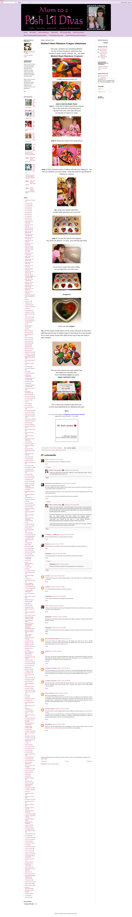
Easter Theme (28, 412)
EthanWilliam (48, 724)
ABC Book (27, 220)
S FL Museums (28, 746)
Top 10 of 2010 (28, 848)
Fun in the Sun (28, 476)
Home (25, 32)
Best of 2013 (28, 339)
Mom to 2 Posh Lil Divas (55, 470)
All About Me (28, 310)
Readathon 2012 (29, 736)
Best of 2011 (28, 337)
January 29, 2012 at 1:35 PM (67, 534)
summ (26, 791)
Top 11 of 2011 (28, 850)
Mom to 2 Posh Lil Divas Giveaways (29, 631)
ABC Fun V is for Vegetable (29, 283)
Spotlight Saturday (29, 778)
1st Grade (27, 203)
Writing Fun (28, 893)
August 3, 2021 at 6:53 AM (63, 668)
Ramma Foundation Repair (52, 638)
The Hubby (28, 835)
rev (26, 743)
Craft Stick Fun (28, 381)
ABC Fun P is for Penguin (29, 269)
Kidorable (27, 543)
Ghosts (27, 489)
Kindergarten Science (28, 558)
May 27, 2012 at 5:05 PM (62, 564)
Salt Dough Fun (29, 748)
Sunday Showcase (29, 819)
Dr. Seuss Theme (29, 407)
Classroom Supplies (30, 368)
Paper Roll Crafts (29, 677)
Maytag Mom (28, 607)
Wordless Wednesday (28, 888)
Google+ (2, 0)
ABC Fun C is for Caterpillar (29, 235)
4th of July (27, 210)
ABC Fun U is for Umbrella (29, 280)
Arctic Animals (28, 319)
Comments (103, 91)
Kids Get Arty (28, 550)
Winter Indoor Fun (29, 882)
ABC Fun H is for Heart (50, 450)
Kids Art (27, 544)
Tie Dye (27, 844)
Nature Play (28, 660)
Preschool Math (29, 718)
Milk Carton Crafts (29, 615)
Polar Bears (28, 700)
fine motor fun (28, 465)
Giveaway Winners (29, 494)
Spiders (27, 776)
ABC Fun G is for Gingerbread (29, 247)
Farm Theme (28, 457)
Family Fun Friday (29, 445)
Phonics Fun (28, 688)
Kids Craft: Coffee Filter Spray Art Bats (30, 182)
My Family (33, 32)
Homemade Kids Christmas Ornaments (29, 519)
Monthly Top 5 (28, 642)
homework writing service (61, 644)
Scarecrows (28, 750)
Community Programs (28, 376)
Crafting (27, 383)
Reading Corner (29, 738)
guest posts (28, 503)
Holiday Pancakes (29, 515)
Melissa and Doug (29, 609)
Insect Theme (28, 526)
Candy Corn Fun (29, 354)
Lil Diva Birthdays (29, 586)
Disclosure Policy (78, 32)
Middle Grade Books (30, 612)
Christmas (27, 366)
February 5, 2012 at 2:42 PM (59, 596)
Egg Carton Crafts (29, 419)
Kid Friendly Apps (29, 534)
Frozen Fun (28, 474)
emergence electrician (51, 668)
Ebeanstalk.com (29, 414)
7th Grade (27, 216)
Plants (26, 695)
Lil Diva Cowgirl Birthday (29, 591)
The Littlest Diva (29, 837)
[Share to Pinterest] (75, 448)
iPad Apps (27, 528)
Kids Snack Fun (29, 552)
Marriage (27, 603)
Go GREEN (28, 497)
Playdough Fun (29, 698)
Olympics (27, 667)
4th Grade (27, 208)
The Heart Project (29, 833)
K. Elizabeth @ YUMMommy (52, 534)
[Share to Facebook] (73, 448)
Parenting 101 (28, 679)
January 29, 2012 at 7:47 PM (56, 544)
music (26, 650)
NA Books (27, 655)
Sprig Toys (27, 781)
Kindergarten (28, 555)
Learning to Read (29, 575)
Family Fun (28, 444)
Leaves (27, 578)
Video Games (28, 867)
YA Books (27, 895)
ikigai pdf (47, 661)
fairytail (47, 651)
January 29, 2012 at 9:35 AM (71, 470)
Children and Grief (29, 363)
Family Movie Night (29, 450)
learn (26, 568)
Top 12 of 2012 (28, 852)
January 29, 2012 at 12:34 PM (71, 504)
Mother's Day (28, 644)
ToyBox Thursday (29, 854)
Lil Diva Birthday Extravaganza (29, 584)
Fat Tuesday (28, 458)
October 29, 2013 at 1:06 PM (59, 627)
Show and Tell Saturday (28, 763)
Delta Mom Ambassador (28, 392)
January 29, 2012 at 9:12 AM (56, 459)
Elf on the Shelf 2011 (30, 429)
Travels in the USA (29, 859)
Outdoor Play (28, 669)
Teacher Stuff (28, 825)
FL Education (28, 469)
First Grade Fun (29, 467)
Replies (49, 467)
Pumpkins (27, 729)
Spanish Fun (28, 772)
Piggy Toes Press (29, 690)
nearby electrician (78, 683)
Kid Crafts (27, 533)
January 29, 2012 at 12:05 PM (69, 483)
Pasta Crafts (28, 681)
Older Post (89, 761)
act (26, 299)
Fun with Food (28, 477)
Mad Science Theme (30, 596)
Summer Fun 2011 (29, 793)
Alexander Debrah (50, 708)
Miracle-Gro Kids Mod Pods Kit (29, 617)
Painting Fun (28, 671)
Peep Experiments (29, 683)
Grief (26, 501)
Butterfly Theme (29, 352)
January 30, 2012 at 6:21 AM (57, 576)
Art (25, 324)
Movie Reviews (29, 646)
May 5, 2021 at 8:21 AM (65, 638)
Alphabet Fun (28, 312)
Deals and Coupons (30, 388)
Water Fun (27, 872)
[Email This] (68, 448)
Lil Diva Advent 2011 (30, 580)
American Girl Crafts (30, 314)
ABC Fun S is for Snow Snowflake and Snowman (30, 276)
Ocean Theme (28, 665)
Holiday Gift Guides (30, 511)
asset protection (60, 695)
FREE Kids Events (29, 471)
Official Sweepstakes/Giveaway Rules (35, 35)
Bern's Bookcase (43, 32)
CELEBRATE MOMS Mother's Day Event (30, 356)
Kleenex (27, 560)
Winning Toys (28, 880)
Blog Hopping (28, 343)
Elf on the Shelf (29, 424)
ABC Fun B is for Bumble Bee (29, 228)
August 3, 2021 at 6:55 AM (63, 680)
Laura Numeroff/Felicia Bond (29, 564)
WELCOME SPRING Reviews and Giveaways (30, 877)
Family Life (27, 448)
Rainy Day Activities (30, 733)
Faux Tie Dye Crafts (30, 462)
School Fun (28, 752)
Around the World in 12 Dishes (30, 321)
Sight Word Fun (29, 768)
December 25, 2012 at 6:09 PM (59, 616)
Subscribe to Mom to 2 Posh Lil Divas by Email (103, 68)
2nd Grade (27, 205)
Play (26, 697)
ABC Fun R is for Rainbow (29, 272)
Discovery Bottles (29, 398)
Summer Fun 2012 (29, 796)
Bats (26, 329)
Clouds (27, 371)
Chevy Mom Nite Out (30, 360)
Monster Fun (28, 641)
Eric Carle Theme (29, 432)
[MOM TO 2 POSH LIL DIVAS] (103, 77)
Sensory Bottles (29, 760)
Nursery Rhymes (29, 663)
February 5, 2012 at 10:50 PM (56, 605)
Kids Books (28, 546)
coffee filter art (28, 373)
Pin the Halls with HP (30, 692)
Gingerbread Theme (30, 491)
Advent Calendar (29, 306)
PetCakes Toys (28, 686)
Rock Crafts (28, 744)
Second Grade (28, 757)
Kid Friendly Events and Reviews (30, 537)
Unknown (47, 576)
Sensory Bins (28, 758)
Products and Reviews (28, 727)
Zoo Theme (28, 897)
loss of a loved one (29, 593)
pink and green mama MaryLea (53, 483)
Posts (101, 89)
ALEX (26, 308)
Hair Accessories (29, 505)
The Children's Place (30, 830)
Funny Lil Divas (29, 481)
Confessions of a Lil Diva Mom (30, 379)
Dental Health (28, 394)
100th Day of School (30, 200)
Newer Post (44, 761)
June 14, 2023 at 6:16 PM (58, 724)
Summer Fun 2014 (29, 801)
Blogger (75, 913)
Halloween (27, 506)
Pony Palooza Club (30, 705)
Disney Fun (28, 400)
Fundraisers (28, 479)
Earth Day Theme (29, 410)
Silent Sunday (28, 770)
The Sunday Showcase (56, 35)
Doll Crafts (27, 405)
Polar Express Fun (29, 702)
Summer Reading (29, 814)
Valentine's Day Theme (60, 450)
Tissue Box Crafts (29, 846)
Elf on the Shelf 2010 (30, 426)
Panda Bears (28, 673)
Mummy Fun (28, 648)
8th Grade (27, 218)
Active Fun (27, 301)
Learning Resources (30, 572)
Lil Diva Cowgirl (29, 588)
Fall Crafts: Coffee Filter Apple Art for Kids (30, 159)
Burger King (28, 350)
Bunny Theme (28, 348)
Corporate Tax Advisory (53, 728)
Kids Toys (27, 553)
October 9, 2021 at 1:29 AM (60, 693)
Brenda (47, 544)
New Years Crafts (29, 662)
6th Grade (27, 214)
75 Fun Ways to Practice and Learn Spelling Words (29, 190)
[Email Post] (65, 447)
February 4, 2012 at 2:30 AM (57, 586)
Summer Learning (29, 804)
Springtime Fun (29, 788)
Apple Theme (28, 317)
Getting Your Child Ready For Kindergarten (29, 486)
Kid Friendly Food (29, 539)
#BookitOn (54, 32)
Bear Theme (28, 332)
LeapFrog (27, 567)
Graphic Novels (29, 499)
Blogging (27, 346)
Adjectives (27, 303)
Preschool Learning (30, 715)
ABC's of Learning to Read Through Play (30, 295)
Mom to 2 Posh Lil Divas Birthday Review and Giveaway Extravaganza (29, 626)
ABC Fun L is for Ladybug (29, 253)
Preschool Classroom (27, 709)
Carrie (46, 459)
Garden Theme (29, 483)
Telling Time (28, 827)
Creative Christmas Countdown (29, 385)
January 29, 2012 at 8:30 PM (59, 553)
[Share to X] (71, 448)
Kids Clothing (28, 548)
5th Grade (27, 212)
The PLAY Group (29, 839)
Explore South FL (29, 435)
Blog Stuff (27, 345)
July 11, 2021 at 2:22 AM (55, 651)
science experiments (30, 754)
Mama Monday (28, 599)
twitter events (28, 862)
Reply (46, 464)
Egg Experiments (29, 421)
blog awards (28, 341)
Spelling (27, 774)
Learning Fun (28, 570)
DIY (26, 401)
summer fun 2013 (29, 799)
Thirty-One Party (29, 843)
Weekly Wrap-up (29, 873)
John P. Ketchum (49, 693)
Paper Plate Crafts (29, 674)
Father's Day (28, 460)
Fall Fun (27, 442)
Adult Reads (28, 305)
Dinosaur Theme (29, 396)
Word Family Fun (29, 885)
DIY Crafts (27, 403)
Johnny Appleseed (29, 529)
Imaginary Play (28, 524)
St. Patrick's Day (29, 789)
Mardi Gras (28, 601)
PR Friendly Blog (65, 32)
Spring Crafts (28, 783)
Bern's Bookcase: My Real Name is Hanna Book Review (30, 176)
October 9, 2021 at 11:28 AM (62, 708)
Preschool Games (29, 711)
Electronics (28, 422)
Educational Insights (30, 416)
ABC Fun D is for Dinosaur (29, 238)
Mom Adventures (29, 620)
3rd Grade (27, 207)
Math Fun (27, 605)
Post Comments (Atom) (53, 764)
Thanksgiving (28, 829)
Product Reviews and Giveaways (76, 35)
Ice (26, 522)
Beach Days (28, 330)
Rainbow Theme (29, 731)
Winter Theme (28, 883)
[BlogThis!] (70, 448)
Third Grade (28, 841)
